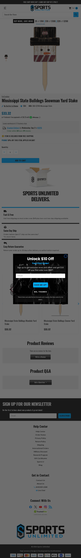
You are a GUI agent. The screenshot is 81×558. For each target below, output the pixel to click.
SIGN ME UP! (40, 285)
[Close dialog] (65, 256)
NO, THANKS (40, 292)
